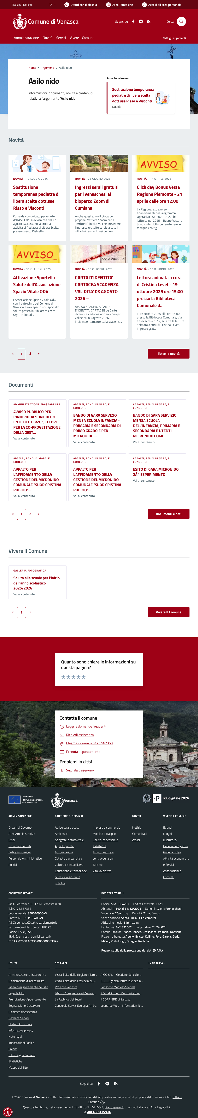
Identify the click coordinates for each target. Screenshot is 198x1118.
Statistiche (15, 1061)
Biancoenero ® (114, 1107)
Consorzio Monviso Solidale (118, 987)
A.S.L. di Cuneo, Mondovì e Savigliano (124, 993)
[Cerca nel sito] (181, 21)
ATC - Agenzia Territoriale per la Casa (124, 980)
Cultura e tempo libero (69, 864)
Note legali (15, 1036)
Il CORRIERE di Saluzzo (115, 999)
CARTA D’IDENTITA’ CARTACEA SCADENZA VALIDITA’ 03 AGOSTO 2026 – (97, 288)
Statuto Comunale (20, 1024)
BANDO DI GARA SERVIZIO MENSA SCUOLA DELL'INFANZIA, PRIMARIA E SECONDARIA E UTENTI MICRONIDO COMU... (156, 425)
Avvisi (136, 839)
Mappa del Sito (18, 1067)
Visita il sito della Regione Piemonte (78, 974)
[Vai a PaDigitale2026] (165, 798)
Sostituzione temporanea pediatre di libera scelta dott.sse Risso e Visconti (133, 95)
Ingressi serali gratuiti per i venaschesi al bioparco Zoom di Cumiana (97, 197)
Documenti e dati (169, 514)
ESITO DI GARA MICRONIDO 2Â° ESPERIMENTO (156, 471)
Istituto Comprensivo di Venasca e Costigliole (83, 993)
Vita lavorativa (102, 870)
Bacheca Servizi (19, 1018)
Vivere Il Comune (168, 612)
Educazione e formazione (71, 870)
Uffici (12, 839)
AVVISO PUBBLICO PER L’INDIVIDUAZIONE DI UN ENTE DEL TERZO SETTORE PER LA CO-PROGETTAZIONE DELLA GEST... (37, 422)
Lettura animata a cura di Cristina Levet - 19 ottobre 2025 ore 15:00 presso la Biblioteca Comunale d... (160, 291)
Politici (13, 864)
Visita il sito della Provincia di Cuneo (78, 980)
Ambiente (61, 833)
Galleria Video (172, 852)
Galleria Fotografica (29, 570)
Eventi (167, 827)
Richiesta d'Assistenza (23, 1011)
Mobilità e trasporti (105, 833)
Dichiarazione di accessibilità (26, 980)
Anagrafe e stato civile (69, 839)
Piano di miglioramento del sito (28, 987)
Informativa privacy (21, 1030)
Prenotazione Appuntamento (27, 999)
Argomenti (48, 67)
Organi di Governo (20, 827)
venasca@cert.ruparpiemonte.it (37, 922)
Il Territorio (170, 839)
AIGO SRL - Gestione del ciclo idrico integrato (130, 974)
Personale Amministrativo (25, 858)
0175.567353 (22, 908)
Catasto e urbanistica (68, 858)
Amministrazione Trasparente (27, 974)
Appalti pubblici (64, 846)
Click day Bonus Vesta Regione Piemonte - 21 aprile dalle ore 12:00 (159, 194)
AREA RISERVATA (99, 1112)
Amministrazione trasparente (36, 404)
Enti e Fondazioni (20, 852)
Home (32, 67)
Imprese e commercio (106, 827)
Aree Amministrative (22, 833)
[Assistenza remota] (102, 1101)
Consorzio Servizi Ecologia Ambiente (78, 1005)
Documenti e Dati (20, 846)
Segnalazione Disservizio (24, 1005)
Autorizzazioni (64, 852)
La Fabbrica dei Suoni (68, 999)
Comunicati (139, 833)
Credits (13, 1049)
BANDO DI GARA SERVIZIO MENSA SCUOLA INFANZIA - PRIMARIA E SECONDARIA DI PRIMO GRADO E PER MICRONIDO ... (97, 425)
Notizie (136, 827)
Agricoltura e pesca (67, 827)
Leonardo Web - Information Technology (126, 1005)
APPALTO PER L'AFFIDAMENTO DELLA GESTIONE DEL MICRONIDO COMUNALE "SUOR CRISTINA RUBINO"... (37, 479)
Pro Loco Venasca (66, 987)
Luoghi (167, 833)
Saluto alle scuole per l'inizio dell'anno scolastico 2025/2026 (36, 583)
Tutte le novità (169, 353)
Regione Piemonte (22, 5)
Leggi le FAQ (17, 993)
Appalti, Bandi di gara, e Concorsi (91, 406)
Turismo (97, 864)
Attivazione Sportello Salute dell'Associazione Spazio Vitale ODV (37, 284)
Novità (18, 179)
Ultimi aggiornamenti (22, 1055)
